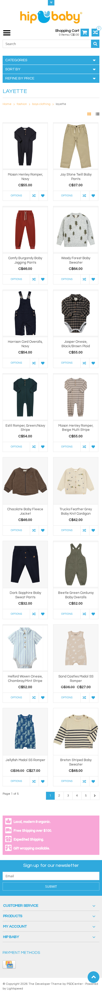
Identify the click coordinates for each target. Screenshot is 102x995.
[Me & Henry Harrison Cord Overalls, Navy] (25, 292)
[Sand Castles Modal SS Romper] (75, 627)
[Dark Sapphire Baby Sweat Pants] (25, 543)
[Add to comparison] (34, 196)
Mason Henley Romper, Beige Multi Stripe (75, 428)
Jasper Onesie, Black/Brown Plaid (75, 344)
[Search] (95, 44)
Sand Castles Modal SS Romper (75, 679)
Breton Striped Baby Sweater (76, 762)
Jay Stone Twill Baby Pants (76, 177)
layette (61, 104)
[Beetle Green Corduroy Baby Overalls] (75, 543)
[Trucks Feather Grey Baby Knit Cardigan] (75, 460)
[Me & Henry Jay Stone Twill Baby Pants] (75, 125)
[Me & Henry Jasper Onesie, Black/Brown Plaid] (75, 292)
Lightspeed (15, 988)
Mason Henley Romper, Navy (25, 177)
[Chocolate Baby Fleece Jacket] (25, 460)
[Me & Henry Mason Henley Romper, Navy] (25, 125)
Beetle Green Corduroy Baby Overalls (76, 595)
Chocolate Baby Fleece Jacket (25, 511)
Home (7, 104)
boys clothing (41, 104)
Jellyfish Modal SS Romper (25, 760)
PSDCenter (75, 984)
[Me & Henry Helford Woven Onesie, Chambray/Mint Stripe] (25, 627)
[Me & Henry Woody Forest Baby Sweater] (75, 209)
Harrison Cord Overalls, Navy (25, 344)
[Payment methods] (9, 964)
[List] (97, 114)
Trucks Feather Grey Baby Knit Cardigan (76, 511)
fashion (22, 104)
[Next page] (94, 796)
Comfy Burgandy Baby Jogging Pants (25, 260)
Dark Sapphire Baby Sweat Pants (25, 595)
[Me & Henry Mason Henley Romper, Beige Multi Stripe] (75, 376)
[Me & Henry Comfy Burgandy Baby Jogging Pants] (25, 209)
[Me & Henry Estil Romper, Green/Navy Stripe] (25, 376)
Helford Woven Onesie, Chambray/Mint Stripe (25, 679)
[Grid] (89, 114)
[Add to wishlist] (43, 196)
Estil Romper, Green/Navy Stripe (25, 428)
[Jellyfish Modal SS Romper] (25, 711)
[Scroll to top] (93, 977)
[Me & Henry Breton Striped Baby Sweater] (75, 711)
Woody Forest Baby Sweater (75, 260)
